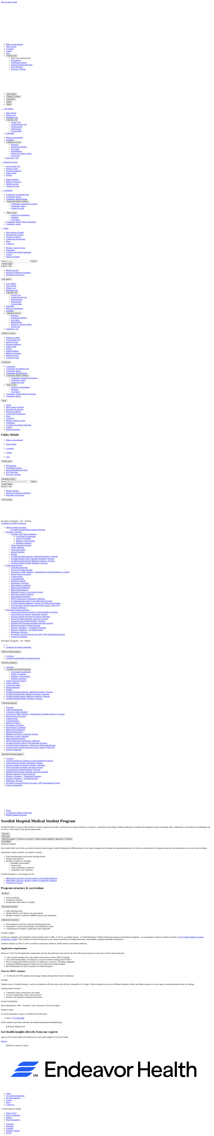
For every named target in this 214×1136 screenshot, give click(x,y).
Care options (11, 94)
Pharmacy (15, 145)
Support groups (12, 169)
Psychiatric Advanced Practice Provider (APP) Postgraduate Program (38, 634)
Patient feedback (12, 179)
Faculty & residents (23, 539)
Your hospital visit (13, 166)
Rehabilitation (16, 151)
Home (8, 810)
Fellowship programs (14, 565)
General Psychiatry (18, 550)
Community (11, 99)
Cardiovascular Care (19, 124)
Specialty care (12, 120)
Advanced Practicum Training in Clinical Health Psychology (34, 612)
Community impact (13, 197)
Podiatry (14, 554)
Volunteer (14, 217)
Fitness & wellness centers (21, 153)
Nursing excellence (13, 237)
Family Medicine (17, 547)
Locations (10, 49)
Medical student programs (16, 527)
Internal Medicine (18, 552)
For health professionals (15, 1096)
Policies (9, 175)
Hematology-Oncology (20, 583)
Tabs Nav (5, 834)
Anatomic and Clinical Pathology (24, 534)
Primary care (11, 115)
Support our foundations (20, 215)
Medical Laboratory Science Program (25, 625)
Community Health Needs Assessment (21, 222)
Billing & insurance (13, 182)
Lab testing (15, 149)
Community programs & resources (24, 204)
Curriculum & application (26, 536)
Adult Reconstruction (19, 568)
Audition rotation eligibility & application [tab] (49, 839)
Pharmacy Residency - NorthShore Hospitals (28, 628)
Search (3, 261)
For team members (13, 1098)
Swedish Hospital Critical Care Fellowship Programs (31, 601)
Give (8, 53)
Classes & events (12, 186)
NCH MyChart (17, 67)
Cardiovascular (17, 576)
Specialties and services (15, 275)
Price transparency (13, 1120)
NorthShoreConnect (19, 63)
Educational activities (9, 907)
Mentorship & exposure (10, 920)
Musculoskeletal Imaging (20, 596)
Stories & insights (13, 257)
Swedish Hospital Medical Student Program (28, 530)
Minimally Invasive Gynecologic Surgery (27, 592)
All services (15, 156)
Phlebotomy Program (19, 632)
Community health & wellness (17, 201)
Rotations (5, 893)
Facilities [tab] (68, 839)
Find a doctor (11, 47)
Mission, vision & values (15, 248)
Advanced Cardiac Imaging (21, 570)
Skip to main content (9, 2)
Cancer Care (16, 122)
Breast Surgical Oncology (21, 574)
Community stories (13, 224)
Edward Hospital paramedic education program (29, 619)
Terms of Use (11, 1113)
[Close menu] (2, 109)
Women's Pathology (19, 608)
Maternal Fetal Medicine (20, 588)
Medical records (12, 184)
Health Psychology (18, 581)
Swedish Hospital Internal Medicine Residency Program (33, 561)
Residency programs (14, 532)
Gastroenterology (17, 579)
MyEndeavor (16, 60)
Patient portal (11, 56)
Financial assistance (13, 171)
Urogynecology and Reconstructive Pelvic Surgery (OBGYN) (35, 605)
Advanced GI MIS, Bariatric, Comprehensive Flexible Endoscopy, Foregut (40, 572)
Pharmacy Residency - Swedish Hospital (27, 630)
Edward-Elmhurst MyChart (21, 65)
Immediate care (12, 117)
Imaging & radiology (19, 147)
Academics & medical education (18, 252)
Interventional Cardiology (21, 585)
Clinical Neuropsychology (21, 545)
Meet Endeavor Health (15, 232)
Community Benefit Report (16, 199)
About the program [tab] (8, 839)
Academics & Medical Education (19, 813)
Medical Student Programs (16, 815)
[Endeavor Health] (107, 89)
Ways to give (11, 213)
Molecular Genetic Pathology (22, 594)
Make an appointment (14, 44)
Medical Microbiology (19, 590)
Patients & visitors (13, 97)
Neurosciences (16, 127)
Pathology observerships (25, 541)
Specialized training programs (17, 610)
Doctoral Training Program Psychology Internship (30, 617)
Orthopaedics (16, 129)
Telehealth (10, 133)
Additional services (14, 142)
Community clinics (18, 206)
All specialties (16, 131)
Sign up (4, 1041)
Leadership (10, 250)
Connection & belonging (15, 239)
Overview (10, 656)
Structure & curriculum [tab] (25, 839)
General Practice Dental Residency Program (28, 621)
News (8, 241)
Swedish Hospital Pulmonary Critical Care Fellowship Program (35, 603)
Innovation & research (14, 235)
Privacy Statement (13, 1115)
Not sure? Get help (18, 69)
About (9, 102)
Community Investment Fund (17, 195)
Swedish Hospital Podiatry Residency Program (29, 563)
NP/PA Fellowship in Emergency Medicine (28, 599)
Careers (9, 51)
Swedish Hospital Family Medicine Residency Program (32, 559)
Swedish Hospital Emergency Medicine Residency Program (34, 556)
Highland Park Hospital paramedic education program (32, 623)
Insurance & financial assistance (18, 273)
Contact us (10, 244)
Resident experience (24, 543)
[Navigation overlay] (7, 645)
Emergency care (12, 158)
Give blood (15, 220)
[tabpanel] (107, 863)
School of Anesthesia (19, 637)
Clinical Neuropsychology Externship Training (29, 614)
